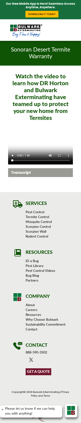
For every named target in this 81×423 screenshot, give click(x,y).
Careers (31, 310)
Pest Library (35, 266)
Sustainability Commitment (45, 324)
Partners (32, 280)
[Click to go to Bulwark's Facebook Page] (28, 360)
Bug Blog (32, 275)
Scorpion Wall (36, 231)
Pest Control (35, 212)
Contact (31, 329)
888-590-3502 (36, 352)
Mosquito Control (39, 222)
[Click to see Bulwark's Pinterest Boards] (47, 360)
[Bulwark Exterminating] (26, 31)
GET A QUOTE (38, 372)
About (30, 305)
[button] (40, 172)
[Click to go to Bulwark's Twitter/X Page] (32, 360)
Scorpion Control (38, 227)
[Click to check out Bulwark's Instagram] (42, 360)
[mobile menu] (76, 27)
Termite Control (37, 217)
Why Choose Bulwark (42, 319)
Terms (47, 396)
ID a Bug (32, 261)
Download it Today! (42, 14)
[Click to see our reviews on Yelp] (51, 360)
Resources (33, 315)
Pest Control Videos (40, 271)
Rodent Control (37, 236)
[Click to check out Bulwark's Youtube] (37, 360)
